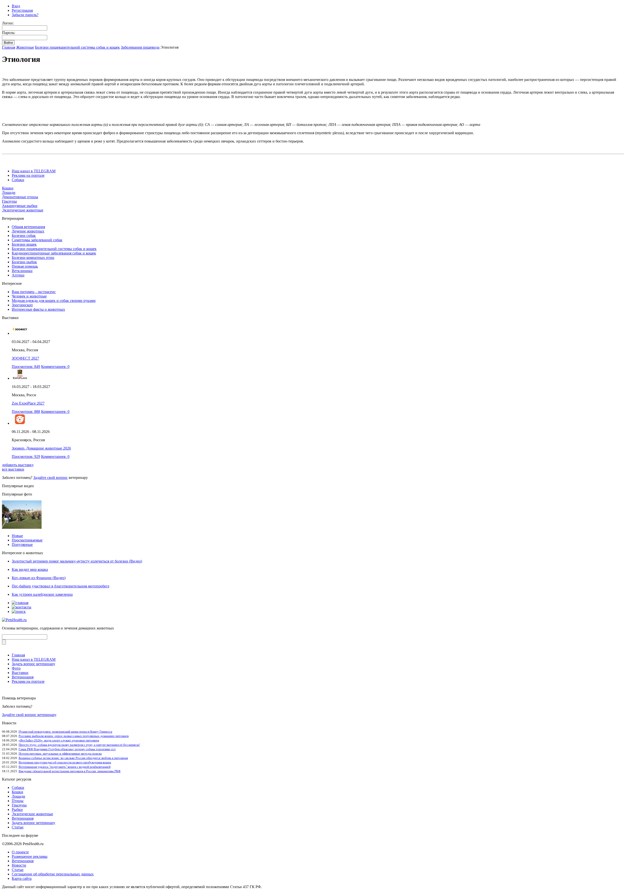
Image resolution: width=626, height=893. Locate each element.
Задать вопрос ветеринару (33, 664)
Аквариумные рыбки (19, 206)
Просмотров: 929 (26, 456)
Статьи (17, 827)
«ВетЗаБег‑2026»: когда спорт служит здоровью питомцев (59, 740)
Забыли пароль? (25, 15)
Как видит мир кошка (30, 569)
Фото (16, 668)
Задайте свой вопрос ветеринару (29, 715)
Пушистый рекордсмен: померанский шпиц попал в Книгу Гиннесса (65, 731)
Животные (25, 47)
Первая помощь (25, 266)
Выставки (20, 673)
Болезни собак (24, 235)
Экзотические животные (22, 210)
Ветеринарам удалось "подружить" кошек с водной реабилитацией (65, 767)
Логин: (8, 23)
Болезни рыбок (24, 262)
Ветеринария (23, 677)
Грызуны (9, 201)
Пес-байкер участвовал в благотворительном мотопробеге (60, 586)
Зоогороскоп (22, 305)
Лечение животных (28, 231)
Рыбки (17, 809)
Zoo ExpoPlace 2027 (28, 403)
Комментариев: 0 (55, 366)
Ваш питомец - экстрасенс (34, 292)
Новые (17, 536)
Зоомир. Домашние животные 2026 (41, 448)
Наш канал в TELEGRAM (34, 171)
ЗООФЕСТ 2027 (25, 358)
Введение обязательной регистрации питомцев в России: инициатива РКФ (70, 771)
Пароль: (8, 33)
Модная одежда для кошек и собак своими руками (54, 300)
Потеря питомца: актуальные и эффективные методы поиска (60, 753)
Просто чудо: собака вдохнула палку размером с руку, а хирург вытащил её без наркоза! (79, 745)
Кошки (7, 188)
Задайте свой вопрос (50, 477)
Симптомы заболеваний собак (37, 240)
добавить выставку (18, 465)
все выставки (13, 469)
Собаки (18, 180)
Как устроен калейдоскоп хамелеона (42, 594)
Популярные (22, 544)
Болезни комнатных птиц (33, 257)
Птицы (17, 801)
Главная (8, 47)
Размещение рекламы (29, 856)
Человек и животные (29, 296)
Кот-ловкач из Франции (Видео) (39, 578)
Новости (19, 865)
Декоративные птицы (20, 197)
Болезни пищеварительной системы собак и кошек (77, 47)
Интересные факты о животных (38, 309)
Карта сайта (22, 878)
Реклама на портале (28, 175)
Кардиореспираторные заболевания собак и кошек (54, 253)
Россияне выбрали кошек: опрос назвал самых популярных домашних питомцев (74, 736)
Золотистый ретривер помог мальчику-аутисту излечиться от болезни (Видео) (77, 561)
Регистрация (22, 10)
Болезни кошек (24, 244)
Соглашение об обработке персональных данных (53, 874)
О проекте (20, 852)
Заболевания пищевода (140, 47)
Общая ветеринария (28, 227)
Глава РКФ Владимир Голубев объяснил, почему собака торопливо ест (67, 749)
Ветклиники (22, 271)
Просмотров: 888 (26, 411)
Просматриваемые (27, 540)
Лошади (8, 192)
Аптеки (18, 275)
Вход (16, 6)
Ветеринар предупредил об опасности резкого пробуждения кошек (65, 762)
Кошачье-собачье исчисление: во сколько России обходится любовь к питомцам (73, 758)
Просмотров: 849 (26, 366)
